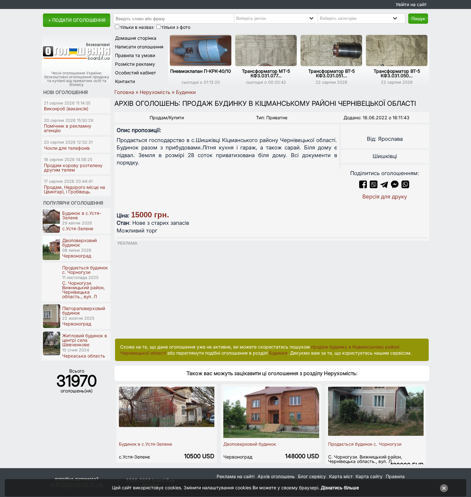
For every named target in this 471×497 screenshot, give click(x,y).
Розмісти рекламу (135, 64)
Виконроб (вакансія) (66, 108)
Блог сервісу (312, 476)
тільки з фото (175, 27)
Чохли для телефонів (67, 148)
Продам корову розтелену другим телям (73, 168)
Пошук (418, 18)
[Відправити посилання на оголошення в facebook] (363, 186)
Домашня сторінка (135, 38)
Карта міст (341, 476)
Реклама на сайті (235, 476)
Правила (395, 476)
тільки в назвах (137, 27)
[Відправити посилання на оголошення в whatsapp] (405, 186)
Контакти (125, 81)
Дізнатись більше (340, 487)
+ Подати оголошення (76, 20)
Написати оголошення (139, 46)
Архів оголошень (276, 476)
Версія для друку (384, 196)
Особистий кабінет (135, 72)
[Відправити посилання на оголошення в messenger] (395, 186)
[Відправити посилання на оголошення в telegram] (384, 186)
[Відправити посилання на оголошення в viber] (373, 186)
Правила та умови (135, 55)
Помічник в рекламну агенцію (67, 128)
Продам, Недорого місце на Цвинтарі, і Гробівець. (74, 189)
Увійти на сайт (411, 4)
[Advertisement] (272, 290)
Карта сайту (369, 476)
